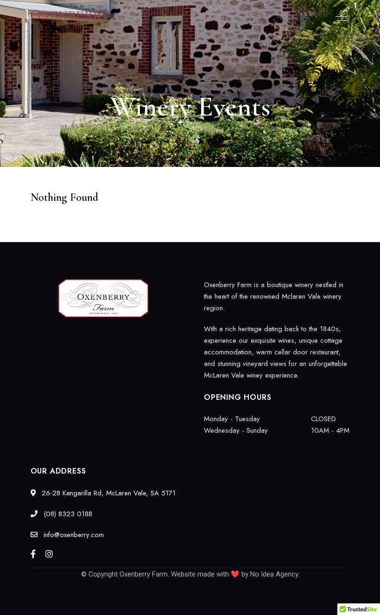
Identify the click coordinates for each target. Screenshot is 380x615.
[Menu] (339, 18)
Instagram (49, 554)
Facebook (33, 554)
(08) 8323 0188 (66, 514)
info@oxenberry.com (72, 535)
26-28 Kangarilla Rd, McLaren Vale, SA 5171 (107, 493)
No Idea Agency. (274, 574)
